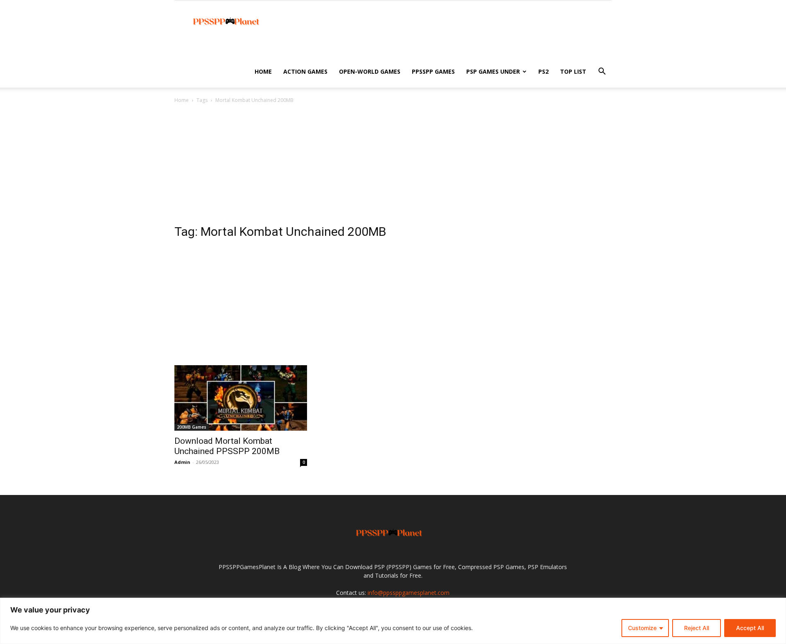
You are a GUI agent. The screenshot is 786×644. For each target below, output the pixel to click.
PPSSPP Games (433, 71)
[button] (602, 72)
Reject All (696, 627)
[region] (393, 621)
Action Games (305, 71)
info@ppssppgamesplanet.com (408, 593)
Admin (182, 462)
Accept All (750, 627)
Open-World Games (369, 71)
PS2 (543, 71)
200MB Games (191, 427)
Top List (573, 71)
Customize (642, 627)
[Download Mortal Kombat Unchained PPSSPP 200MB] (240, 398)
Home (263, 71)
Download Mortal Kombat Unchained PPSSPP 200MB (227, 446)
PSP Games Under (493, 71)
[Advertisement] (393, 166)
